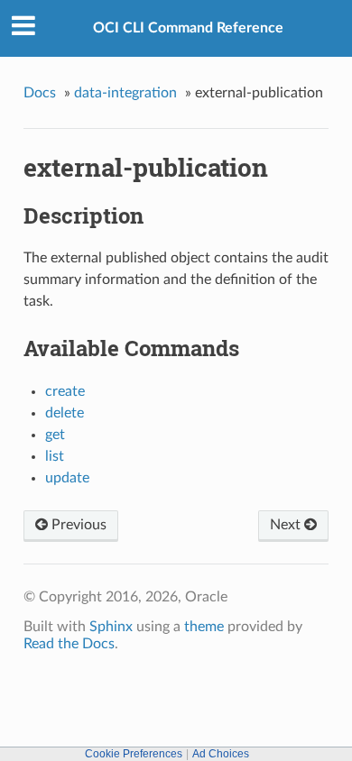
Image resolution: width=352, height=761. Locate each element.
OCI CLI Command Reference (188, 28)
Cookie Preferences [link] (133, 753)
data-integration (125, 93)
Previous (77, 525)
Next (287, 525)
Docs (39, 93)
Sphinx (111, 626)
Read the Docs (69, 644)
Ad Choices (220, 753)
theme (204, 626)
